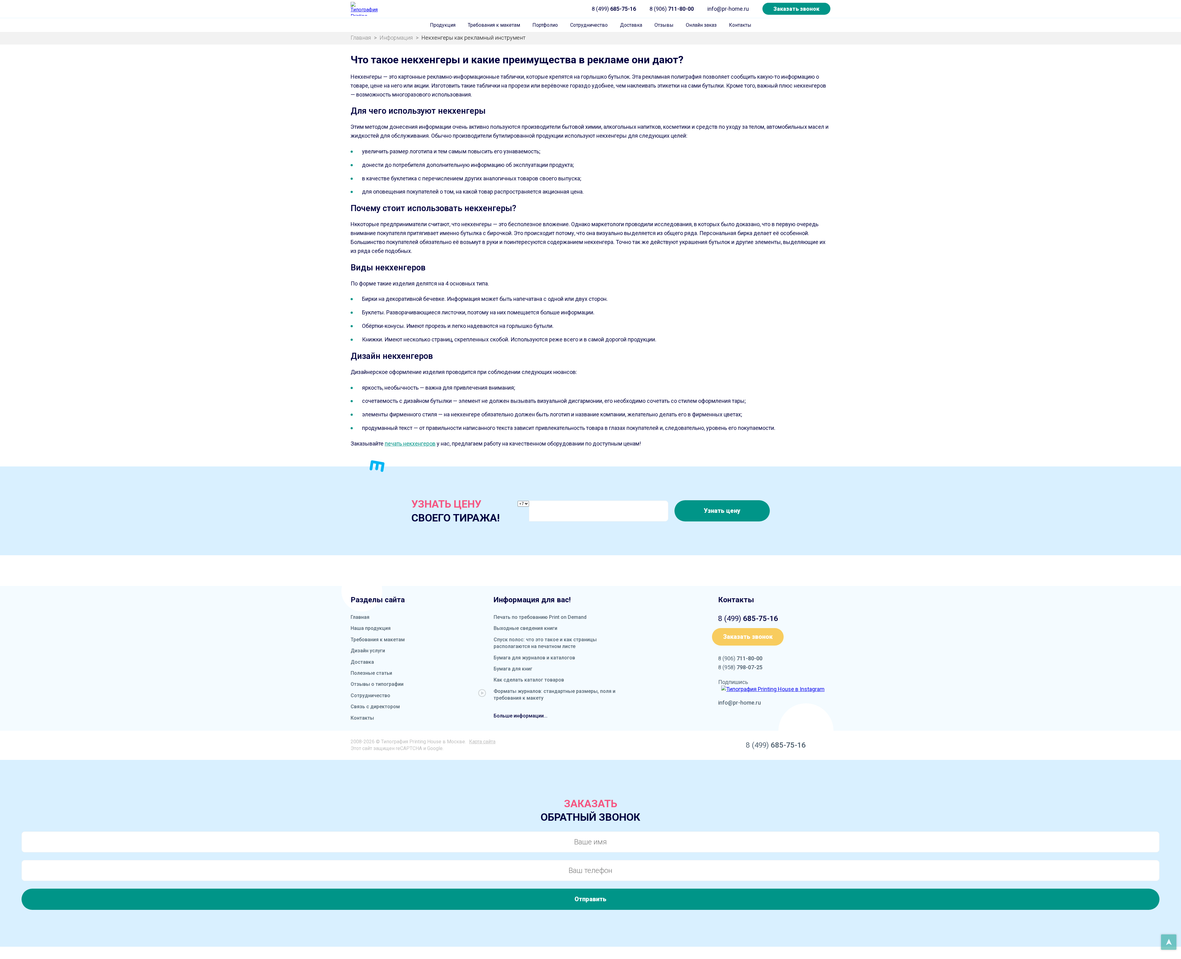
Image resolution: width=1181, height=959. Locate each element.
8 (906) (672, 9)
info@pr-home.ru (728, 9)
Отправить (590, 899)
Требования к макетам (494, 25)
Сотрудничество (589, 25)
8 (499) (614, 9)
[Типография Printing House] (364, 9)
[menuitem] (443, 25)
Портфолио (545, 25)
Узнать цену (722, 510)
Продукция (442, 25)
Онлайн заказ (701, 25)
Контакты (740, 25)
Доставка (631, 25)
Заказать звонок (796, 9)
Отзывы (664, 25)
